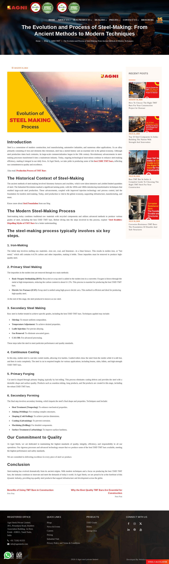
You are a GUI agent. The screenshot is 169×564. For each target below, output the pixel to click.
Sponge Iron (91, 531)
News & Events (53, 527)
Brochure (147, 20)
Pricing (114, 20)
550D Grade (91, 522)
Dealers (100, 20)
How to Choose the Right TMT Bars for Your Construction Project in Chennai (143, 105)
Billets (89, 527)
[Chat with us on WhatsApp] (7, 555)
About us (63, 20)
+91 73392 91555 (17, 540)
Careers (50, 531)
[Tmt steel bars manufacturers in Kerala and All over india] (17, 8)
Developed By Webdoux (136, 559)
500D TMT (55, 41)
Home (52, 20)
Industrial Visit (53, 539)
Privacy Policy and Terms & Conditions (63, 543)
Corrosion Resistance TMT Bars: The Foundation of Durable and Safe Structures (143, 227)
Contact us (130, 20)
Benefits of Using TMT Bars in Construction (30, 490)
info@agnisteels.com (19, 544)
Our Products (81, 20)
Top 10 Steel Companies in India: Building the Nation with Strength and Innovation (143, 139)
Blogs (49, 522)
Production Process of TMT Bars (31, 171)
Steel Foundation (30, 203)
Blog (46, 41)
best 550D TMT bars (103, 161)
